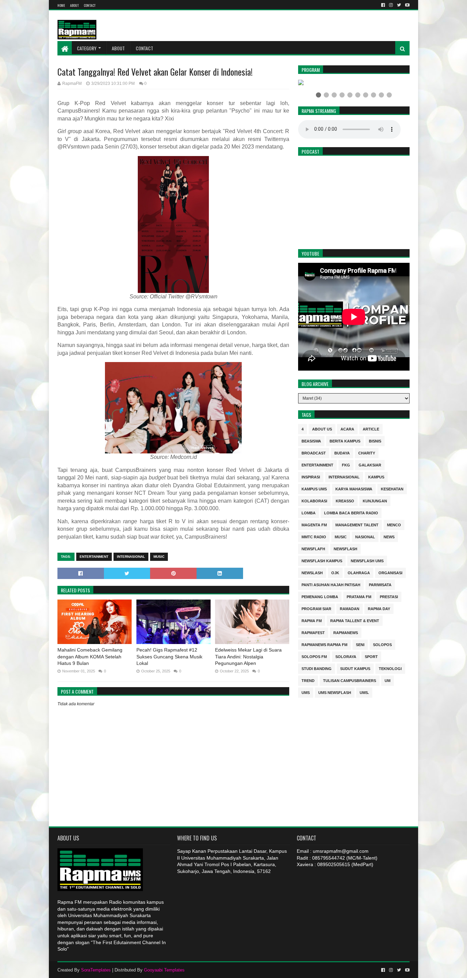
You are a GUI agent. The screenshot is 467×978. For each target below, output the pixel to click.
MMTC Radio (314, 536)
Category (86, 48)
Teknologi (390, 668)
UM (387, 680)
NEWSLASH (312, 572)
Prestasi (389, 596)
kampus (376, 476)
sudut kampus (355, 668)
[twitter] (399, 5)
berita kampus (345, 440)
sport (371, 656)
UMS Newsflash (334, 692)
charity (366, 452)
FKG (346, 464)
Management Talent (356, 524)
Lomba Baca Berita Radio (351, 512)
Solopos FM (314, 656)
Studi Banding (317, 668)
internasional (131, 556)
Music (159, 556)
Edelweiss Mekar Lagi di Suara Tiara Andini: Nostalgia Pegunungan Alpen (248, 656)
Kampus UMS (314, 488)
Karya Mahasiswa (353, 488)
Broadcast (314, 452)
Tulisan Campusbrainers (349, 680)
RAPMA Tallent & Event (354, 620)
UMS (306, 692)
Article (371, 428)
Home (61, 5)
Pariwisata (380, 584)
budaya (342, 452)
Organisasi (390, 572)
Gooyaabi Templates (164, 970)
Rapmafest (313, 632)
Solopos (382, 644)
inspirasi (311, 476)
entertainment (94, 556)
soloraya (345, 656)
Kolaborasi (314, 500)
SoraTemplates (96, 970)
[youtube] (407, 5)
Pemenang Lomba (320, 596)
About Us (322, 428)
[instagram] (391, 5)
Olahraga (359, 572)
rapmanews (345, 632)
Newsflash (345, 548)
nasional (365, 536)
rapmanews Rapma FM (324, 644)
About (74, 5)
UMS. (364, 692)
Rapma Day (379, 608)
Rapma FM (312, 620)
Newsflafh (313, 548)
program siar (316, 608)
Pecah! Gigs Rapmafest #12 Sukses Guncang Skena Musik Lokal (169, 656)
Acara (347, 428)
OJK (335, 572)
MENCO (394, 524)
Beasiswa (311, 440)
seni (360, 644)
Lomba (309, 512)
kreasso (345, 500)
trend (308, 680)
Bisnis (375, 440)
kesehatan (392, 488)
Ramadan (349, 608)
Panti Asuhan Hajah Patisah (331, 584)
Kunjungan (375, 500)
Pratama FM (359, 596)
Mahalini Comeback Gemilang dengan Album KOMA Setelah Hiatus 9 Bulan (89, 656)
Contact (89, 5)
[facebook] (383, 5)
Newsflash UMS (367, 560)
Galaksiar (370, 464)
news (389, 536)
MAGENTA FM (314, 524)
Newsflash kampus (322, 560)
